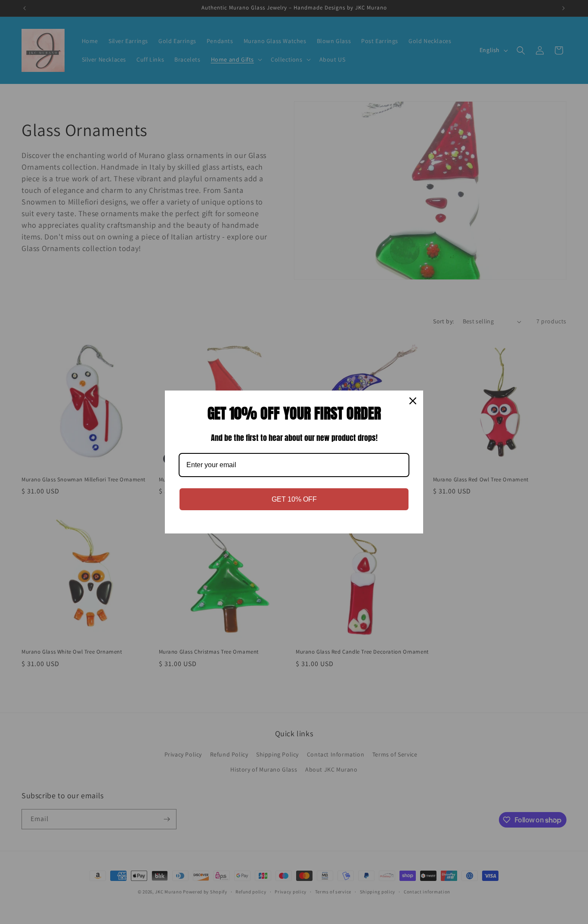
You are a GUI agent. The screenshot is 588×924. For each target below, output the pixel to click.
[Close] (412, 401)
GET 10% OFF (294, 499)
